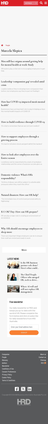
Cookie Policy (6, 377)
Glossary (5, 360)
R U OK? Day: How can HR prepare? (19, 211)
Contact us (42, 357)
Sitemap (43, 360)
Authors (4, 363)
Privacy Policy (7, 374)
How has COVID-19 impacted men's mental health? (23, 103)
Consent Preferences (9, 371)
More (24, 250)
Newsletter (5, 366)
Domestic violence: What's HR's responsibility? (17, 176)
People (8, 45)
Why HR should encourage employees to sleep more (21, 230)
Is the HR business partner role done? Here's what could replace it (29, 265)
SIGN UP (24, 333)
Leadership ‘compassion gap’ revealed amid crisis (22, 83)
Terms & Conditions (8, 380)
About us (43, 354)
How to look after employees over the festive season (20, 156)
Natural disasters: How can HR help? (19, 195)
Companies (5, 354)
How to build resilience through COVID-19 (23, 122)
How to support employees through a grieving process (20, 138)
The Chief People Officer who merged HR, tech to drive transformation (30, 277)
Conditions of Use (8, 368)
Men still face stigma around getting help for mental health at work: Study (22, 63)
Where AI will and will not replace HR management (30, 289)
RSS (42, 363)
